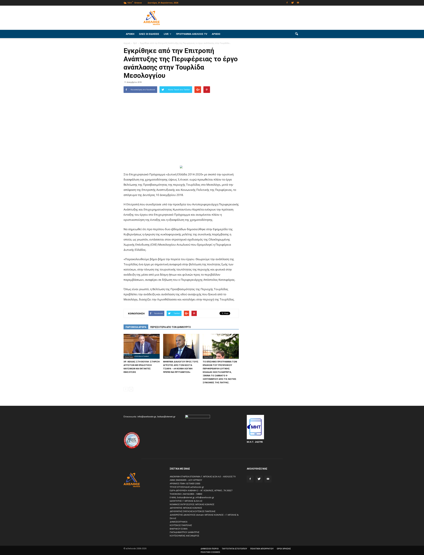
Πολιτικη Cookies (210, 552)
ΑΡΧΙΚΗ (130, 33)
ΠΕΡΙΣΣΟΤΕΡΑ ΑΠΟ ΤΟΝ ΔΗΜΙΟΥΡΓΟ (170, 327)
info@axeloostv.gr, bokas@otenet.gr (156, 416)
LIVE (166, 33)
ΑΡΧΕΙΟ (216, 33)
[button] (296, 34)
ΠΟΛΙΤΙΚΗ (129, 357)
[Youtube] (297, 2)
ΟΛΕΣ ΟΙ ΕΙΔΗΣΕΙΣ (149, 33)
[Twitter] (292, 2)
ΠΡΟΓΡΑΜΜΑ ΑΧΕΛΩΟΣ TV (191, 33)
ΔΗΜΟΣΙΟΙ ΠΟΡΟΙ (210, 548)
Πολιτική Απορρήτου (262, 548)
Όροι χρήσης (284, 548)
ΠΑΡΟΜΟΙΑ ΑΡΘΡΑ (136, 327)
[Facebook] (287, 2)
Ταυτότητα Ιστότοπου (234, 548)
